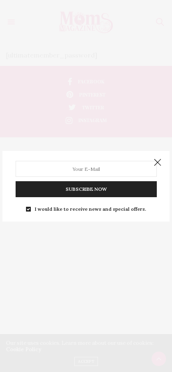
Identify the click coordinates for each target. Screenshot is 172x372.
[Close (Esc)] (158, 163)
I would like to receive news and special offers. (90, 209)
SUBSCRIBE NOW (86, 189)
